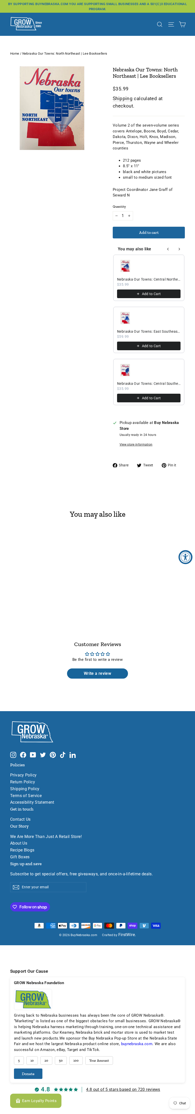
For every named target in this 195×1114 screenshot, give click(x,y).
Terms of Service (26, 795)
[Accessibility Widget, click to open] (185, 557)
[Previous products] (168, 249)
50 (61, 1060)
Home (14, 53)
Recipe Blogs (22, 850)
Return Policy (22, 782)
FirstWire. (127, 935)
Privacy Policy (23, 775)
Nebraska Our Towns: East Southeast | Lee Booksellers (149, 331)
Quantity (119, 206)
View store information (136, 444)
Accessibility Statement (32, 802)
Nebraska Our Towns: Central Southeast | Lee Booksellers (149, 383)
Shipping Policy (25, 789)
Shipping (123, 98)
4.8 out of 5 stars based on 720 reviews (123, 1089)
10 (32, 1060)
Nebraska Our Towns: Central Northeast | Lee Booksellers (149, 279)
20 (46, 1060)
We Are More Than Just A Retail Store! (46, 836)
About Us (18, 843)
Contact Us (20, 819)
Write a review (97, 673)
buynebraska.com (137, 1044)
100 (76, 1060)
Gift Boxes (20, 857)
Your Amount (99, 1060)
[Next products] (179, 249)
